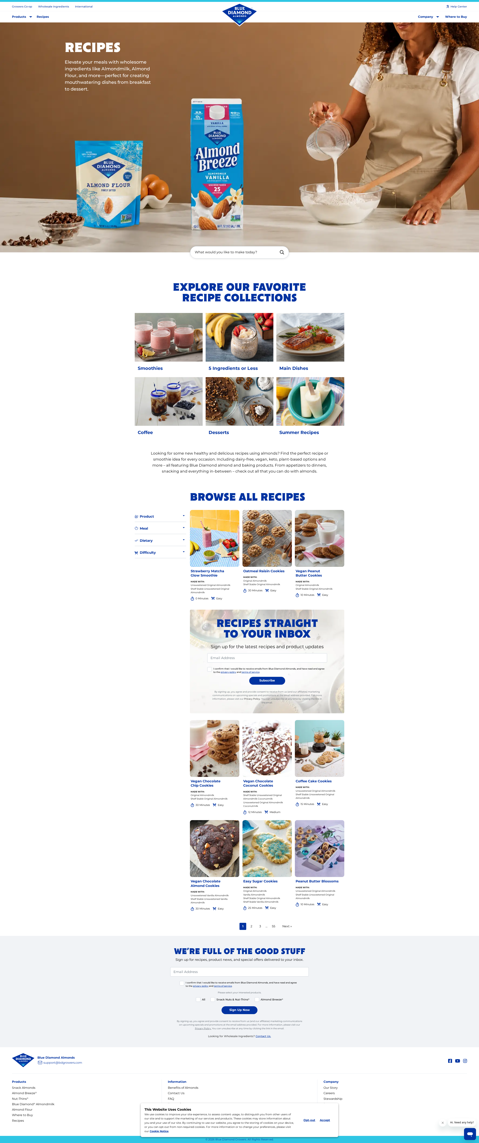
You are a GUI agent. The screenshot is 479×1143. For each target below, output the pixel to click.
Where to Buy (456, 17)
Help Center (459, 6)
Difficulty (148, 553)
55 (275, 926)
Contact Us (176, 1093)
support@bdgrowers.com (62, 1062)
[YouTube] (457, 1060)
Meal (144, 528)
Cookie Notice (159, 1131)
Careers (329, 1093)
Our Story (331, 1087)
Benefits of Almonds (183, 1087)
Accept (325, 1120)
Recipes (43, 17)
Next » (287, 926)
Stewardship (333, 1099)
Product (147, 516)
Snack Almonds (23, 1087)
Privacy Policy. (252, 698)
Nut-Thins (20, 1099)
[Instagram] (465, 1060)
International (84, 6)
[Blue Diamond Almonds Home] (239, 14)
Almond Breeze (24, 1093)
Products (19, 17)
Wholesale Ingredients (53, 6)
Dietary (146, 541)
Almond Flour (22, 1109)
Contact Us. (263, 1036)
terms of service (251, 672)
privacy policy (228, 672)
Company (425, 17)
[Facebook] (450, 1060)
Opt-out (309, 1120)
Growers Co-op (22, 6)
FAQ (171, 1099)
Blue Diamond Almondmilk (33, 1104)
